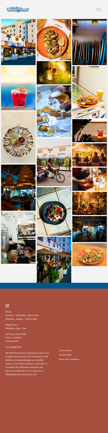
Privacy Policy (65, 350)
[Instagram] (7, 306)
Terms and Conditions (69, 359)
